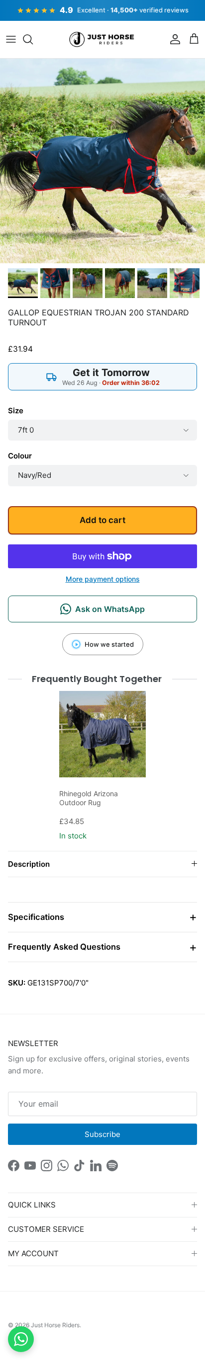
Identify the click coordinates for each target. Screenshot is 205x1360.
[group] (102, 767)
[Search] (33, 39)
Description (29, 864)
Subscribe (102, 1134)
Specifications (36, 917)
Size (15, 410)
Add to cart (102, 520)
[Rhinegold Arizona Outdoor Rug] (102, 734)
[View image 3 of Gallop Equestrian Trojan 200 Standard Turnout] (87, 283)
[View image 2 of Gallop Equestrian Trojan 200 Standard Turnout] (55, 283)
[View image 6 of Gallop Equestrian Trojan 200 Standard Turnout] (185, 283)
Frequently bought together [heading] (97, 678)
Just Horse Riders (55, 1325)
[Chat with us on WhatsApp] (21, 1339)
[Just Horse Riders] (103, 40)
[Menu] (11, 39)
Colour (20, 455)
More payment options (103, 579)
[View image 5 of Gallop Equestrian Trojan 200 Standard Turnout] (152, 283)
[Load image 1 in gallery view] (102, 161)
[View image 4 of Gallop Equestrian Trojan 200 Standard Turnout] (120, 283)
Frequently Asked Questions (64, 947)
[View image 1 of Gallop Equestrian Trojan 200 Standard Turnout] (23, 283)
